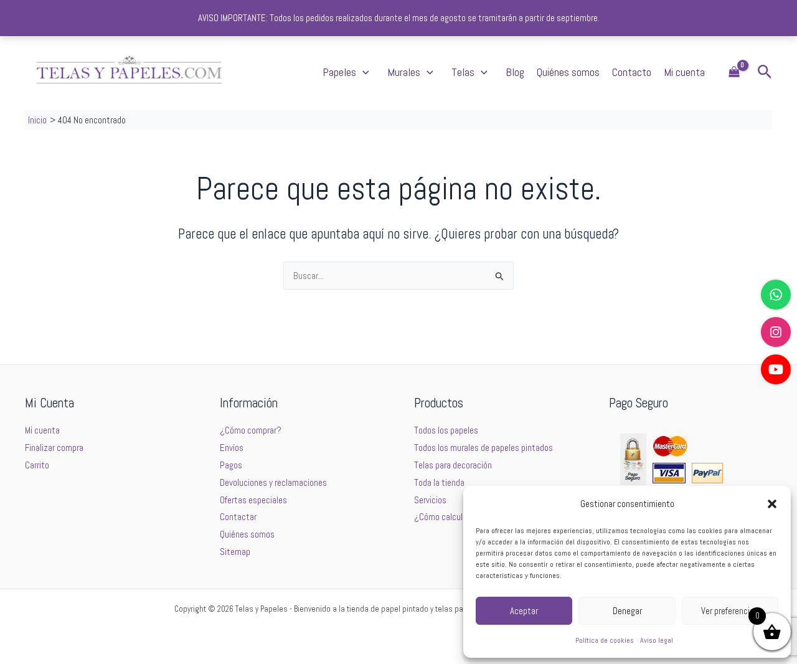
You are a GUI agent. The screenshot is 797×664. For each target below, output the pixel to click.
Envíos (231, 447)
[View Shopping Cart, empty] (734, 72)
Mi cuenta (684, 72)
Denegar (627, 611)
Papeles (339, 72)
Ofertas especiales (253, 500)
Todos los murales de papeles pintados (483, 447)
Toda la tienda (439, 482)
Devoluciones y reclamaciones (273, 482)
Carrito (37, 465)
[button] (772, 504)
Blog (515, 72)
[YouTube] (776, 369)
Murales (403, 72)
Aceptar (524, 611)
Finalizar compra (54, 447)
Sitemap (235, 551)
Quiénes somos (568, 72)
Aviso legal (656, 640)
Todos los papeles (446, 430)
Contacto (631, 72)
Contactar (238, 517)
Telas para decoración (453, 465)
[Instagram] (776, 332)
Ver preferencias (729, 611)
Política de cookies (604, 640)
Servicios (430, 500)
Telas (462, 72)
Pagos (231, 465)
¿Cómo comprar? (250, 430)
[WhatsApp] (776, 295)
